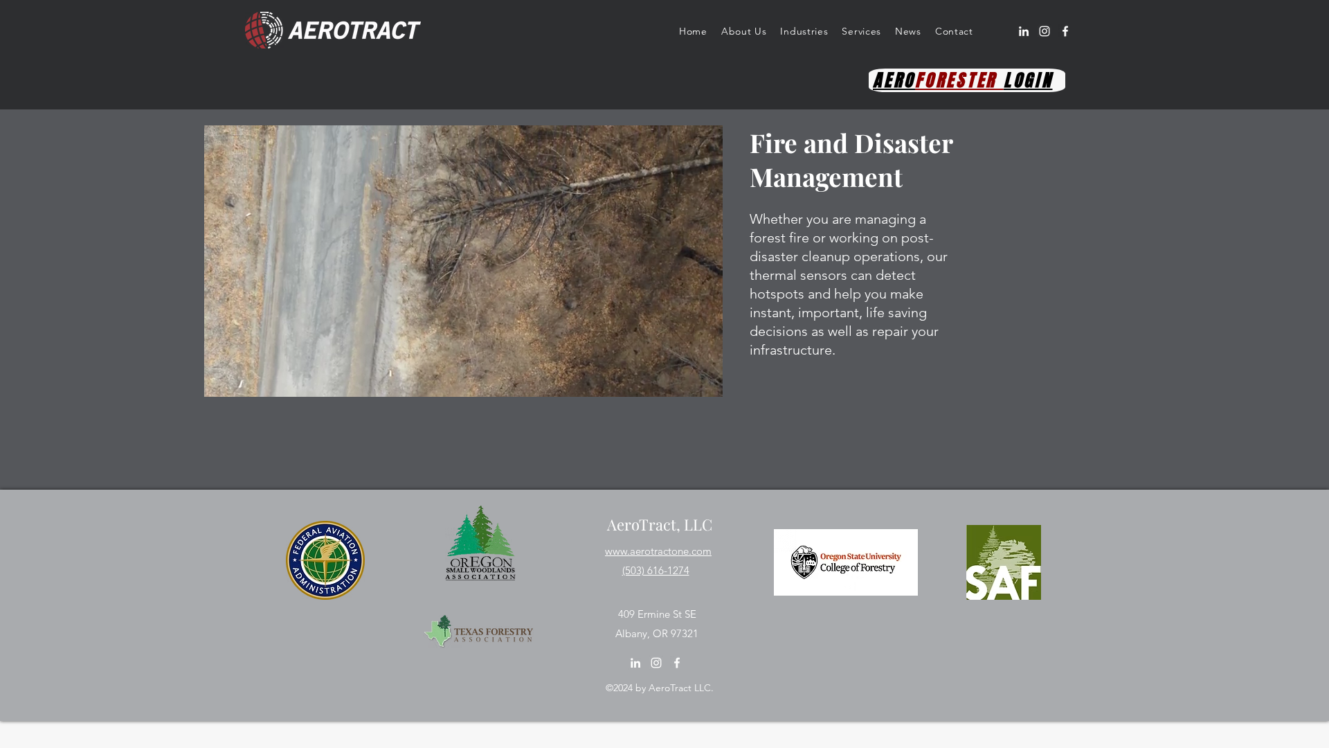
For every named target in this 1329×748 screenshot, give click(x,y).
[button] (744, 31)
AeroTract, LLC (659, 524)
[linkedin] (1024, 31)
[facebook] (1065, 31)
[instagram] (1044, 31)
